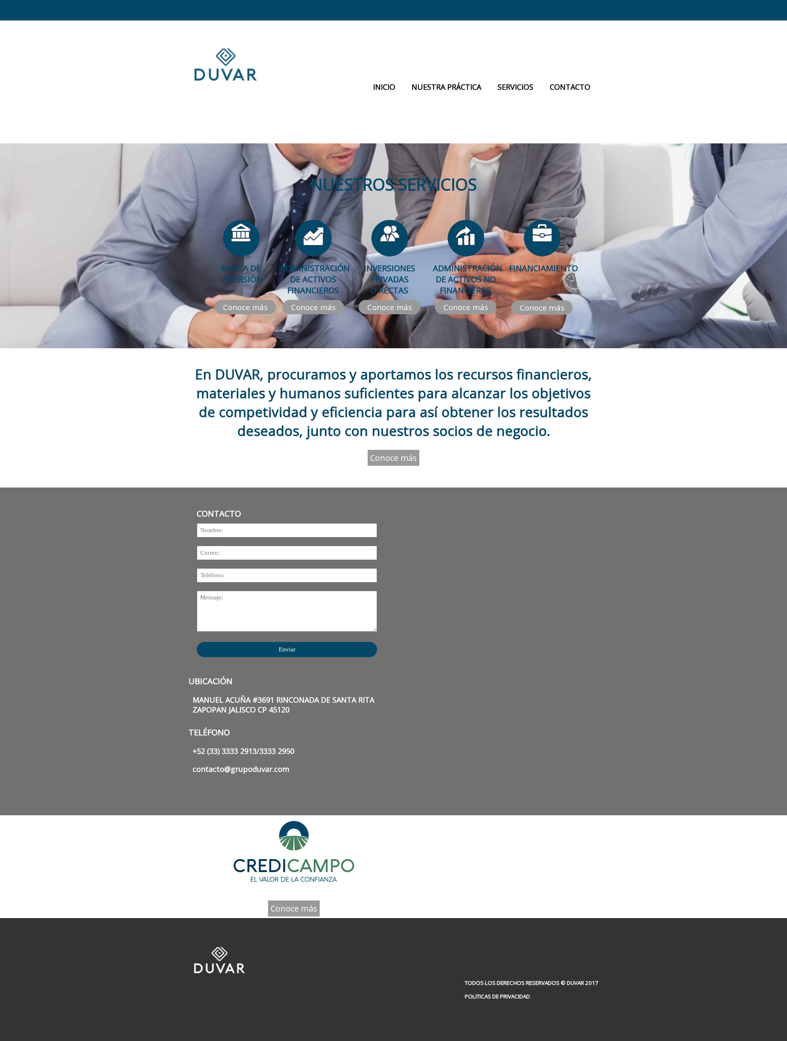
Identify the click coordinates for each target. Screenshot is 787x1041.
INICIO (384, 87)
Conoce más (245, 307)
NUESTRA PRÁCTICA (446, 87)
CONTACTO (570, 87)
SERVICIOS (515, 87)
